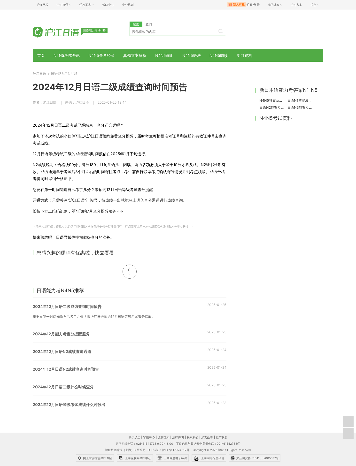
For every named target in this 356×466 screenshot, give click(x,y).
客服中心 (149, 437)
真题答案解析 (135, 55)
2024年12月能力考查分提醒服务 (61, 333)
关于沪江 (134, 437)
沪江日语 (39, 73)
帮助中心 (108, 5)
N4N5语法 (191, 55)
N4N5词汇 (164, 55)
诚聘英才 (163, 437)
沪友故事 (207, 437)
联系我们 (192, 437)
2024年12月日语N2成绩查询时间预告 (66, 369)
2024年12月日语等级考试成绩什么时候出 (69, 404)
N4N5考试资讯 (67, 55)
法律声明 (178, 437)
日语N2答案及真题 (272, 107)
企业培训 (128, 5)
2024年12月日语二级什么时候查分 (63, 386)
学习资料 (244, 55)
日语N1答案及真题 (299, 100)
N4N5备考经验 (101, 55)
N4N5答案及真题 (272, 100)
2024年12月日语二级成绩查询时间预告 (67, 306)
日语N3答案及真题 (299, 107)
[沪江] (63, 32)
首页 (41, 55)
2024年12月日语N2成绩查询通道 (62, 351)
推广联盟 (221, 437)
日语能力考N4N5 (64, 73)
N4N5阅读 (218, 55)
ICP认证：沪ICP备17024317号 (168, 450)
